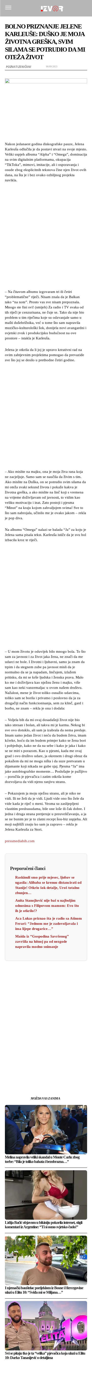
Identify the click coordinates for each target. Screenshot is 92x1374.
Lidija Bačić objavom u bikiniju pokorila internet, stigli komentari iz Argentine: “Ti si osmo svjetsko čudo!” (43, 1224)
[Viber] (69, 1069)
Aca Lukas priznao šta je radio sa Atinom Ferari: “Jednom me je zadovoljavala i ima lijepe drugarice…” (48, 923)
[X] (35, 1069)
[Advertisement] (46, 235)
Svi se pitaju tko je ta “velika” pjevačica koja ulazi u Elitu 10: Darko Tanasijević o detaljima (45, 1355)
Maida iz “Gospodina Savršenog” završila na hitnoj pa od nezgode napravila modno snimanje (42, 941)
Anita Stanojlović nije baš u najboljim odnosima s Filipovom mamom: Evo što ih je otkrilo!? (47, 905)
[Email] (57, 1069)
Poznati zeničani (18, 67)
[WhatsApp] (46, 1069)
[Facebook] (23, 1069)
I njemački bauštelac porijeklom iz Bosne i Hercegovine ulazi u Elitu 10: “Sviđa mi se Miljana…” (44, 1290)
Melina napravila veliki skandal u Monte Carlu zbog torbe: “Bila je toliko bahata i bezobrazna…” (42, 1159)
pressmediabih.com (20, 841)
